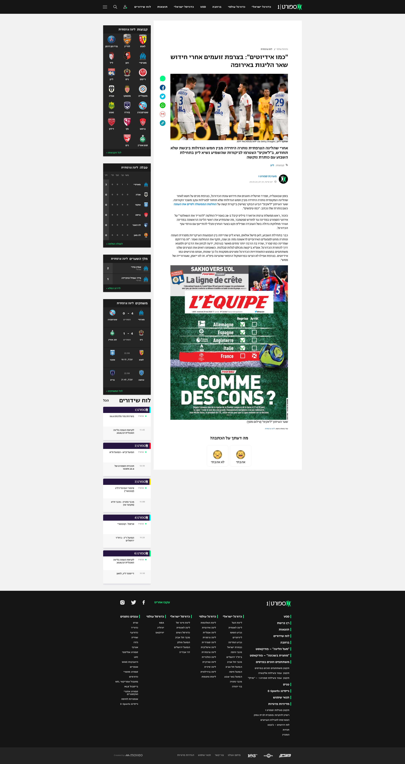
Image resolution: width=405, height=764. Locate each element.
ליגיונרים (237, 637)
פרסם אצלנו (234, 755)
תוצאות (162, 6)
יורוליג (160, 627)
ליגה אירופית (209, 627)
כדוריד (134, 627)
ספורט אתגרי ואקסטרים (131, 692)
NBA (161, 622)
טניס (286, 684)
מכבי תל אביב (234, 662)
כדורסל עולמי (155, 616)
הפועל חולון (183, 642)
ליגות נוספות (209, 676)
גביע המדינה (235, 642)
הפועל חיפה (235, 671)
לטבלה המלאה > (114, 244)
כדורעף (134, 632)
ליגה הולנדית (209, 657)
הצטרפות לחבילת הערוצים (274, 720)
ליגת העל (237, 622)
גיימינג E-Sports (278, 691)
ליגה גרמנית (209, 637)
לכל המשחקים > (114, 391)
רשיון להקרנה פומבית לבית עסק (271, 715)
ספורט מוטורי (130, 671)
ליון (272, 165)
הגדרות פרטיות (185, 755)
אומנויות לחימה (129, 699)
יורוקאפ (160, 632)
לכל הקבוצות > (113, 152)
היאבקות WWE (130, 662)
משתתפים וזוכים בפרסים (272, 662)
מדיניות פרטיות (278, 704)
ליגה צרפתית (266, 49)
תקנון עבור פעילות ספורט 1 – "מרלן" (268, 678)
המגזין (285, 734)
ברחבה (216, 6)
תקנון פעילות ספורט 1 (277, 710)
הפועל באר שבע (233, 676)
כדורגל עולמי (236, 6)
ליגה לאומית (235, 627)
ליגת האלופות (208, 622)
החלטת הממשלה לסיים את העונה (195, 204)
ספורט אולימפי (130, 652)
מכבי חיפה (236, 652)
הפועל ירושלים (182, 647)
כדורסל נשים (183, 632)
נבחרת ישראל (234, 647)
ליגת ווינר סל (183, 622)
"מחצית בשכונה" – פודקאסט (269, 655)
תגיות (286, 729)
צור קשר (219, 755)
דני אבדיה (184, 652)
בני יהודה (237, 686)
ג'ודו (136, 642)
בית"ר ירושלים (234, 657)
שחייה (134, 637)
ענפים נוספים (129, 616)
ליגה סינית (210, 667)
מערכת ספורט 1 (267, 176)
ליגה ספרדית (209, 642)
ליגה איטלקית (208, 647)
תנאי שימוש (281, 697)
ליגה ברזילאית (208, 671)
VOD (203, 6)
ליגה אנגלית (209, 632)
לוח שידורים (142, 6)
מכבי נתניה (236, 681)
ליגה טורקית (209, 662)
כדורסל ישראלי (184, 6)
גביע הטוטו (236, 632)
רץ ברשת (283, 623)
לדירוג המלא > (113, 288)
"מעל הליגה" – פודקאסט (272, 649)
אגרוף (135, 647)
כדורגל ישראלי (261, 6)
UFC (136, 657)
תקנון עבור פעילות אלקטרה (273, 673)
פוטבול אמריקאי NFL (126, 681)
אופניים (134, 667)
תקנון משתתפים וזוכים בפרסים (272, 668)
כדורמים (133, 676)
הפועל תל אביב (233, 667)
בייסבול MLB (131, 686)
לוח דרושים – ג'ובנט (278, 724)
